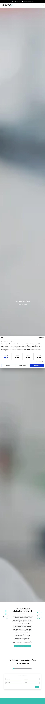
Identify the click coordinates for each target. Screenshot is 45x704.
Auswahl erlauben (22, 365)
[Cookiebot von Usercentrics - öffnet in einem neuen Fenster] (38, 337)
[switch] (17, 357)
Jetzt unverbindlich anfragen (22, 646)
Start (13, 670)
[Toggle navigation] (42, 5)
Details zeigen (38, 361)
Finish (32, 670)
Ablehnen (8, 365)
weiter (37, 687)
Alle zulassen (36, 365)
